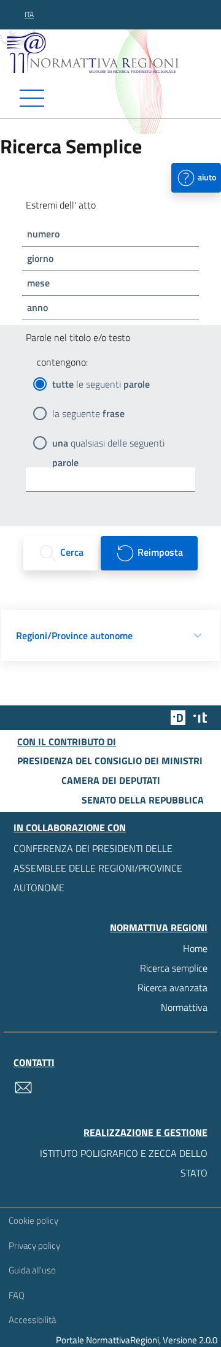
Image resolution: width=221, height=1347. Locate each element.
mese (38, 282)
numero (43, 233)
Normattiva (184, 1007)
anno (37, 307)
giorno (40, 258)
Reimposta (159, 552)
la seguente (88, 413)
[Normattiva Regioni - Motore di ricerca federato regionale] (113, 52)
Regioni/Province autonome (74, 635)
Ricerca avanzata (172, 987)
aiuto (206, 176)
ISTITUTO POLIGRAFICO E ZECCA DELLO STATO (123, 1163)
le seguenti (101, 384)
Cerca (70, 552)
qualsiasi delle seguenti (108, 444)
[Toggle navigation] (110, 98)
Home (195, 948)
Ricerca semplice (173, 968)
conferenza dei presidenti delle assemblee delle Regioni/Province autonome (98, 868)
